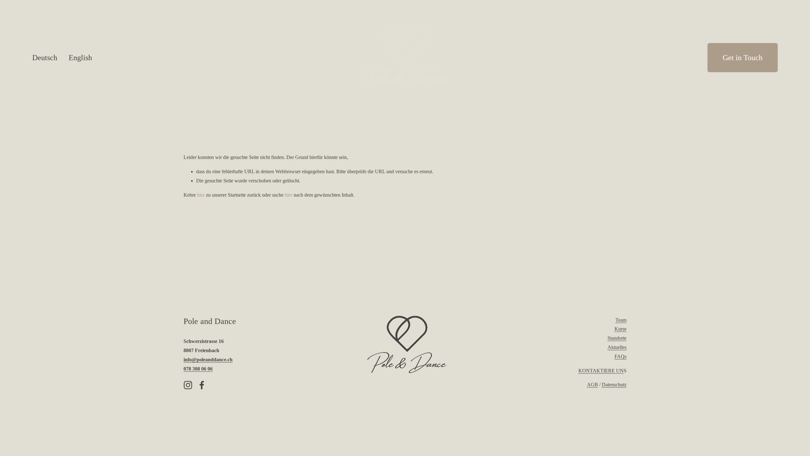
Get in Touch (743, 57)
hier (201, 195)
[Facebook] (201, 385)
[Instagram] (188, 385)
